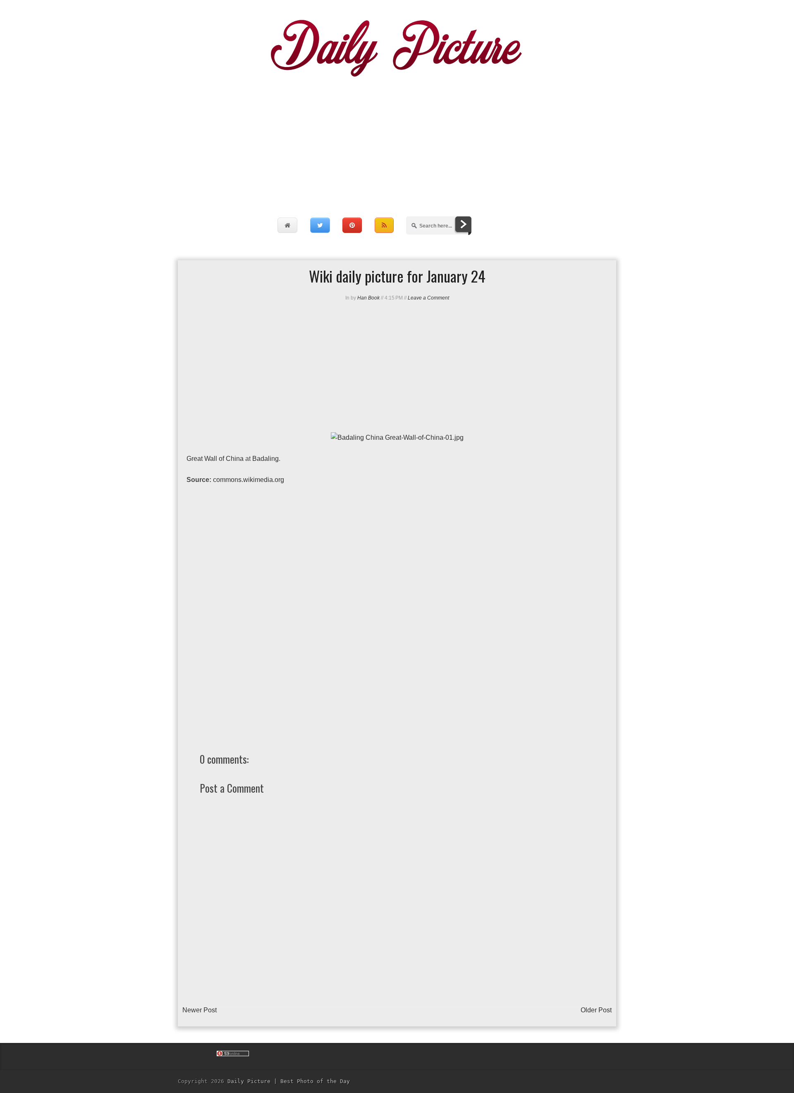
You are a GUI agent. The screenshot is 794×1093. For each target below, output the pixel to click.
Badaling (265, 458)
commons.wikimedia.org (248, 479)
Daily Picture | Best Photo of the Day (288, 1081)
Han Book (368, 298)
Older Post (596, 1010)
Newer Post (199, 1010)
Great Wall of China (215, 458)
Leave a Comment (428, 298)
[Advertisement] (397, 139)
